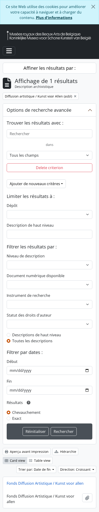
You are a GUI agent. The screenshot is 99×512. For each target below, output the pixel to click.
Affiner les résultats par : (49, 68)
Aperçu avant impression (29, 451)
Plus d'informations (54, 17)
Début (12, 361)
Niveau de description (26, 256)
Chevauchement (26, 412)
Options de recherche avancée (39, 110)
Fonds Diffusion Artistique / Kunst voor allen (45, 483)
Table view (41, 460)
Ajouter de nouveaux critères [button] (35, 183)
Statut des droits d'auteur (29, 315)
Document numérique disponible (35, 275)
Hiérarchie (67, 451)
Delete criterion (49, 167)
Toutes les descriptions (32, 340)
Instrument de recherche (28, 295)
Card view (17, 460)
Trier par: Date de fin (35, 469)
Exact (16, 418)
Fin (9, 381)
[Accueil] (51, 35)
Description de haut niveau (30, 225)
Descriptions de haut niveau (36, 334)
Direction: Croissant (75, 469)
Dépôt (12, 205)
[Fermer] (93, 6)
